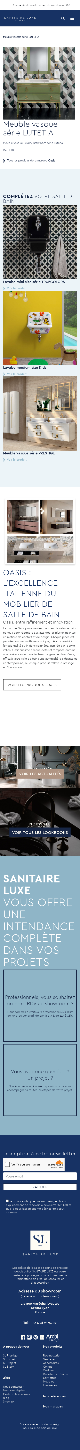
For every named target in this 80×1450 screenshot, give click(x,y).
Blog (6, 1398)
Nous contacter (13, 1386)
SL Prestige (10, 1355)
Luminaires (50, 1385)
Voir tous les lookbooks (40, 832)
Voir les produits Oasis (32, 684)
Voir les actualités (40, 773)
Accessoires (51, 1363)
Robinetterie (51, 1355)
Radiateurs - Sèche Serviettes (55, 1376)
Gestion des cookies (16, 1394)
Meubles (48, 1381)
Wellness (49, 1370)
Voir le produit (16, 288)
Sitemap (8, 1401)
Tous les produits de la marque (31, 160)
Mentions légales (14, 1390)
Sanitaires (49, 1359)
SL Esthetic (10, 1359)
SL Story (8, 1366)
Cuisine (48, 1366)
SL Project (9, 1363)
